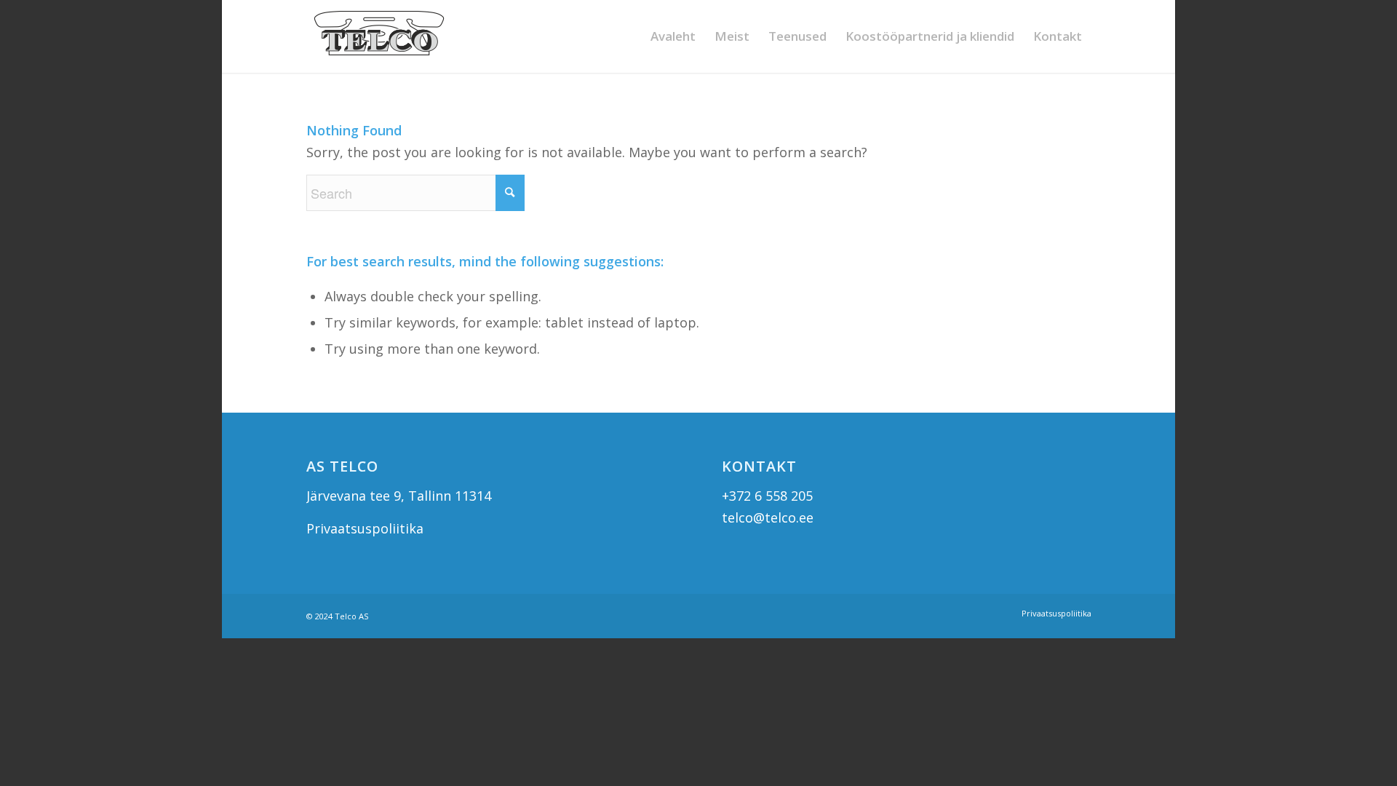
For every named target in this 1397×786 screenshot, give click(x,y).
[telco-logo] (379, 36)
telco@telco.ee (767, 517)
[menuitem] (673, 36)
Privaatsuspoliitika (364, 528)
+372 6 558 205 (767, 495)
